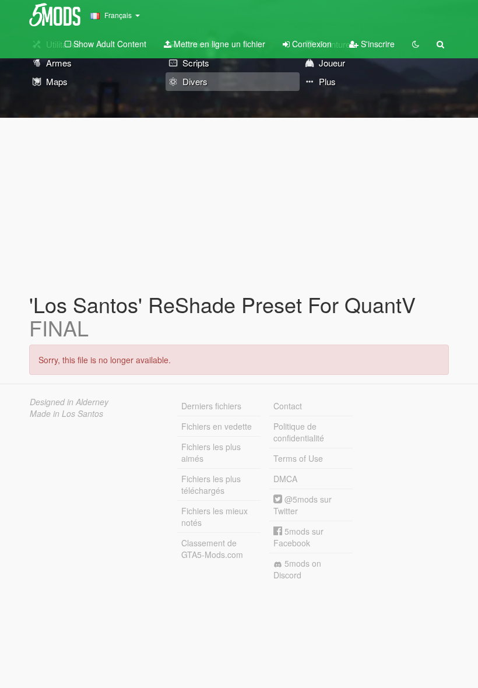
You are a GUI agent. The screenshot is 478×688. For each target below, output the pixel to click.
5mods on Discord (297, 569)
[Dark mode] (415, 43)
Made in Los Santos (66, 413)
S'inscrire (376, 44)
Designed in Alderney (69, 402)
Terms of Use (298, 458)
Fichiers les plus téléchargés (211, 484)
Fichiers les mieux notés (214, 516)
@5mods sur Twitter (302, 505)
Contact (287, 406)
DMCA (285, 479)
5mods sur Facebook (298, 537)
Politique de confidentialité (298, 432)
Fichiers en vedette (216, 426)
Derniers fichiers (211, 406)
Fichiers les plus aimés (211, 452)
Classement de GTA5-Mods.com (212, 548)
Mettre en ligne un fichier (218, 44)
